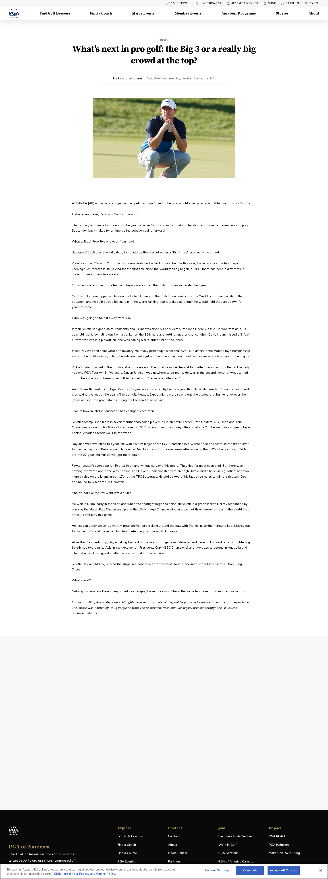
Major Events (143, 13)
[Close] (321, 870)
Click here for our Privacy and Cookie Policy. (85, 874)
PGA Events (126, 861)
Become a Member (244, 3)
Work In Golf (227, 845)
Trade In (290, 3)
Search (314, 3)
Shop (270, 3)
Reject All (250, 871)
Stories (282, 13)
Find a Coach (101, 13)
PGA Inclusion (279, 845)
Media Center (177, 853)
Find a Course (127, 853)
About (314, 13)
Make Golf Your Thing (284, 853)
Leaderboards (210, 3)
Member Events (188, 13)
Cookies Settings (217, 871)
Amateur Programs (239, 13)
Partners (174, 861)
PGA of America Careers (235, 861)
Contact (174, 836)
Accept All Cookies (283, 871)
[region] (164, 871)
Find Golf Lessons (54, 13)
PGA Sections (228, 853)
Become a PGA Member (235, 836)
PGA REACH (277, 836)
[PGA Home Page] (14, 13)
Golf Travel (180, 3)
